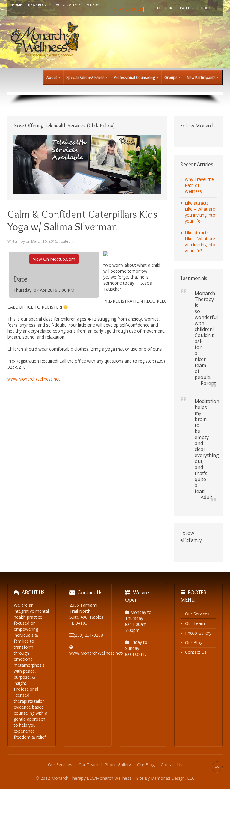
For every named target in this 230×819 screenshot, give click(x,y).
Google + (209, 8)
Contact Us (196, 652)
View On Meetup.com (54, 259)
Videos (93, 4)
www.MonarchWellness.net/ (96, 653)
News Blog (37, 4)
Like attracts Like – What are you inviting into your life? (200, 212)
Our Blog (193, 642)
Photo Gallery (67, 4)
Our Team (195, 623)
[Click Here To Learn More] (87, 164)
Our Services (197, 614)
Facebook (163, 8)
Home (17, 4)
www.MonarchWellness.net (33, 379)
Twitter (186, 8)
